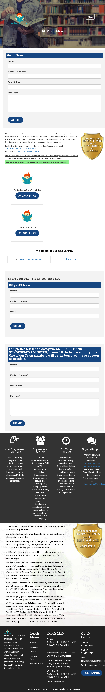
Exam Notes (72, 258)
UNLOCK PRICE (27, 195)
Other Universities (55, 681)
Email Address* (16, 82)
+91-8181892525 (29, 149)
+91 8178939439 (92, 466)
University (35, 646)
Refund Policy (36, 663)
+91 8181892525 (92, 463)
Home (33, 642)
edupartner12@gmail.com (28, 151)
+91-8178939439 (13, 149)
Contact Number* (17, 71)
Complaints (92, 672)
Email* (13, 311)
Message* (13, 92)
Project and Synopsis (29, 258)
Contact (33, 651)
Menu (90, 17)
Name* (11, 61)
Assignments (53, 642)
